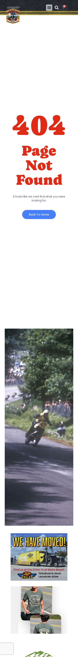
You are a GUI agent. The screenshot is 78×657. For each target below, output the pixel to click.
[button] (49, 8)
